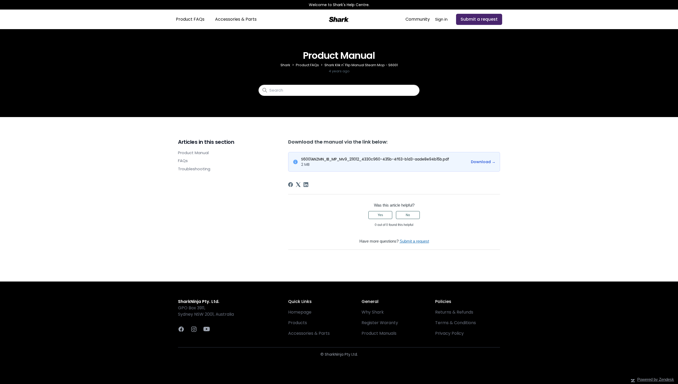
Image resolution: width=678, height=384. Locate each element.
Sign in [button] (441, 19)
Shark (285, 65)
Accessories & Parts (236, 19)
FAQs (183, 160)
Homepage (299, 312)
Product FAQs (190, 19)
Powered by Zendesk (655, 379)
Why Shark (373, 312)
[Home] (339, 19)
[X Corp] (298, 184)
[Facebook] (290, 184)
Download (483, 161)
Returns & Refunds (454, 312)
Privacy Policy (449, 333)
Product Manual (193, 152)
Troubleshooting (194, 169)
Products (297, 323)
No (408, 215)
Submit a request (479, 19)
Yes (380, 215)
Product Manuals (379, 333)
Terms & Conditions (455, 323)
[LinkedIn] (306, 184)
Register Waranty (380, 323)
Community (417, 19)
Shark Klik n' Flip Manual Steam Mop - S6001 (361, 65)
